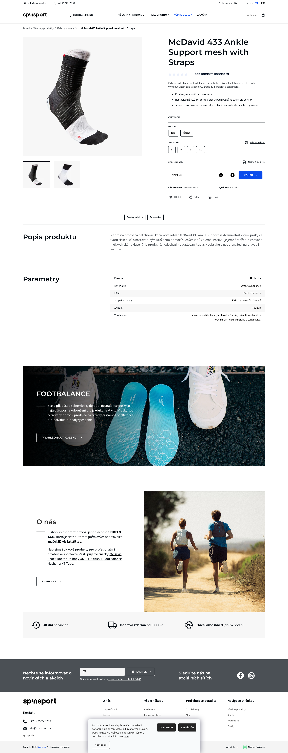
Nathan (53, 563)
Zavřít (187, 201)
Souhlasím (187, 727)
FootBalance (113, 559)
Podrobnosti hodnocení (212, 74)
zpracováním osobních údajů (124, 679)
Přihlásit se (138, 671)
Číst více (174, 117)
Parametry (155, 217)
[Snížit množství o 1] (221, 175)
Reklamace (149, 709)
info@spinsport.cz (40, 728)
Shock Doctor (57, 559)
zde (127, 736)
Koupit (248, 175)
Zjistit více (49, 581)
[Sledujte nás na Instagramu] (251, 675)
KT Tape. (67, 563)
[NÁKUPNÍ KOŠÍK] (263, 15)
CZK (257, 3)
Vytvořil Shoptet (232, 747)
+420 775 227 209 (40, 721)
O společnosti (110, 709)
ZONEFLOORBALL (90, 559)
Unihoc (72, 559)
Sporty (230, 715)
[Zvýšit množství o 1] (233, 175)
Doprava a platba (152, 715)
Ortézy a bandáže (251, 286)
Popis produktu (135, 217)
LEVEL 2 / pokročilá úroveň (246, 300)
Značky (231, 726)
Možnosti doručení (256, 162)
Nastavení (101, 745)
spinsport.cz (29, 735)
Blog (236, 3)
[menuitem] (133, 15)
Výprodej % (233, 720)
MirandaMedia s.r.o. (256, 747)
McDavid (116, 554)
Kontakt (107, 715)
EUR (263, 3)
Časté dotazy (225, 3)
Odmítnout (166, 727)
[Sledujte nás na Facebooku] (240, 675)
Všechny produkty (236, 709)
